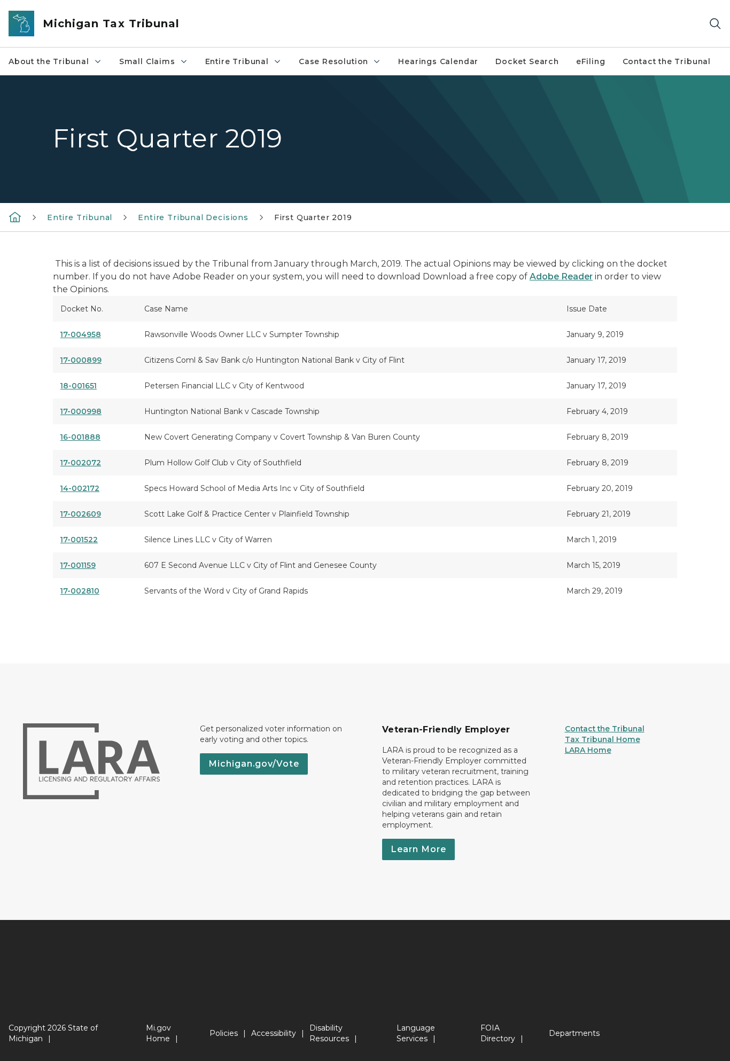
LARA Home (588, 750)
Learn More (418, 849)
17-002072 (80, 462)
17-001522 (79, 539)
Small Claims (147, 61)
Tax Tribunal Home (602, 739)
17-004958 (80, 334)
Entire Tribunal (237, 61)
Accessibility (273, 1033)
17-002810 (79, 591)
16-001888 (80, 437)
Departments (574, 1033)
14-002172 (79, 488)
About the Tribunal (49, 61)
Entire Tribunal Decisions (193, 217)
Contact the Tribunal (667, 61)
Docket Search (527, 61)
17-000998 (81, 411)
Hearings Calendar (438, 61)
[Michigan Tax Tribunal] (15, 217)
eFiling (590, 61)
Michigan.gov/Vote (253, 764)
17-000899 (81, 360)
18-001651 (78, 386)
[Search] (715, 23)
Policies (223, 1033)
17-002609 (80, 514)
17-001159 (78, 565)
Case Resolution (333, 61)
